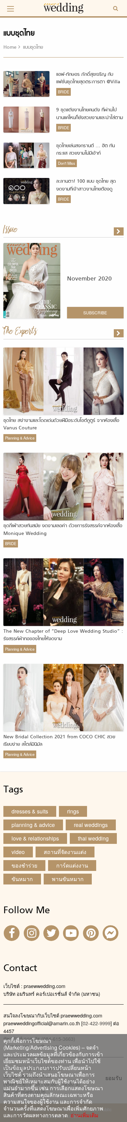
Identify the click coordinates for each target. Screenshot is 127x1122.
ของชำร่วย (24, 865)
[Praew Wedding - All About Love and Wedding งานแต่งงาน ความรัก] (64, 7)
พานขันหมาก (68, 879)
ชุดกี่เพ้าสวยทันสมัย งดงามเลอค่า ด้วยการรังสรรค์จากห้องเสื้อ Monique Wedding (62, 529)
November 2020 (89, 279)
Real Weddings (91, 825)
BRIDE (63, 91)
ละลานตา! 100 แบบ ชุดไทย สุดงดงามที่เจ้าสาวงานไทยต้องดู (86, 185)
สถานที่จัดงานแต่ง (65, 852)
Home (10, 47)
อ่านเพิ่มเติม (83, 1115)
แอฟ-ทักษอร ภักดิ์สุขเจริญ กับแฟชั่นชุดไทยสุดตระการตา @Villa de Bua (88, 82)
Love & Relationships (35, 838)
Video (18, 852)
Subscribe (95, 312)
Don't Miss (66, 163)
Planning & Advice (20, 438)
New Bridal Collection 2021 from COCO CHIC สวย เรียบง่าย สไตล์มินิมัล (59, 740)
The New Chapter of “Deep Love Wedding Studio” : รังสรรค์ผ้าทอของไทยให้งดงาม (63, 635)
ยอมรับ (113, 1078)
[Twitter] (52, 932)
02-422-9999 (96, 1023)
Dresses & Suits (30, 811)
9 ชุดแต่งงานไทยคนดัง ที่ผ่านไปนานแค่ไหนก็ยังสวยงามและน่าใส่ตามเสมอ (89, 117)
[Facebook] (12, 932)
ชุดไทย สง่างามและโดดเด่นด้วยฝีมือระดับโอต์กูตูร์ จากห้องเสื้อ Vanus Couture (61, 424)
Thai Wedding (93, 838)
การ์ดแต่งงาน (72, 865)
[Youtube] (72, 932)
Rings (73, 811)
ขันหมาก (22, 879)
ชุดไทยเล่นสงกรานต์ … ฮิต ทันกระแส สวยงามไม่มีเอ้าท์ (85, 149)
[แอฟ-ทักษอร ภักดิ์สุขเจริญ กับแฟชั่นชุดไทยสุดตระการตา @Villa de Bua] (119, 333)
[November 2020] (119, 231)
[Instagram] (32, 932)
